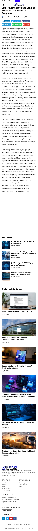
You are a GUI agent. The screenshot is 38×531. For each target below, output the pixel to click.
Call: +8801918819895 (8, 503)
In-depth (4, 484)
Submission (19, 524)
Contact (17, 0)
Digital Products (23, 484)
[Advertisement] (19, 214)
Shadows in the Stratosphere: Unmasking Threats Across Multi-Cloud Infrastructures (22, 263)
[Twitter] (7, 518)
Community (22, 482)
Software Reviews (6, 488)
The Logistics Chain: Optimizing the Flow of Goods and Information (18, 452)
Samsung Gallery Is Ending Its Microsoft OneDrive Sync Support (17, 367)
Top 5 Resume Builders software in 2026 (17, 312)
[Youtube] (11, 518)
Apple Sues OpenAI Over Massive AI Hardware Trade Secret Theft (15, 339)
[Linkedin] (3, 518)
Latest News (5, 482)
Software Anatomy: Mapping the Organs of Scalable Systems (21, 273)
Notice (20, 486)
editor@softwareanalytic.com (9, 497)
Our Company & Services (7, 0)
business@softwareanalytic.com (10, 499)
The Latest (7, 238)
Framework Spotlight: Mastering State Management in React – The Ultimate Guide (18, 395)
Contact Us (7, 510)
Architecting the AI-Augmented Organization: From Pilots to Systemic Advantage (23, 253)
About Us (10, 524)
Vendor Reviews (6, 490)
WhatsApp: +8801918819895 (9, 501)
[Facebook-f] (15, 518)
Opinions (4, 486)
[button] (6, 21)
